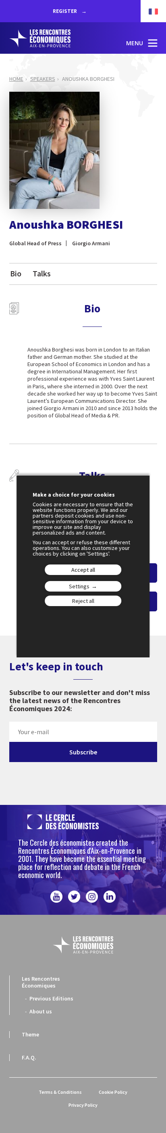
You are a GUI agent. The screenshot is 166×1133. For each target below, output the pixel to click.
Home (16, 78)
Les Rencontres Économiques (41, 982)
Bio (15, 273)
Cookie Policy (113, 1092)
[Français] (149, 11)
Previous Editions (51, 998)
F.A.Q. (29, 1057)
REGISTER (65, 11)
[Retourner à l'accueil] (48, 38)
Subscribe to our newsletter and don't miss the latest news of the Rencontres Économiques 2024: (79, 701)
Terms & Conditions (60, 1092)
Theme (30, 1034)
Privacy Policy (83, 1105)
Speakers (42, 78)
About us (40, 1011)
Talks (42, 273)
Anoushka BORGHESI (88, 78)
